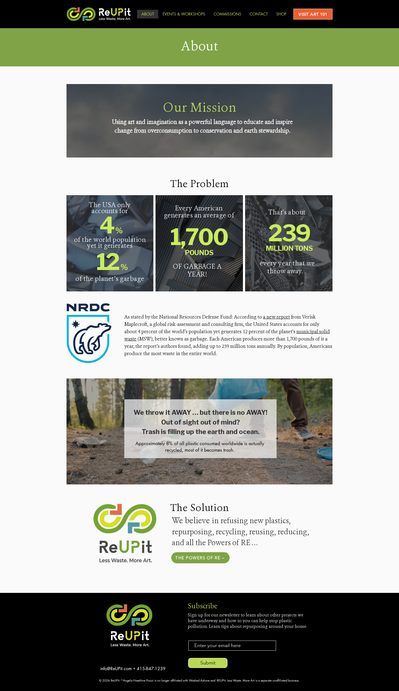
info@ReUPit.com (116, 668)
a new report (276, 317)
